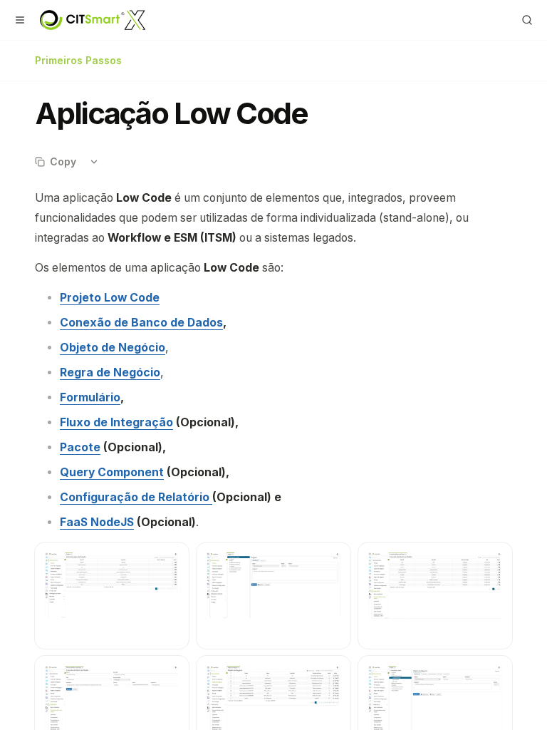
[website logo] (92, 20)
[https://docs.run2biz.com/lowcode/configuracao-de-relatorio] (210, 497)
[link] (110, 297)
